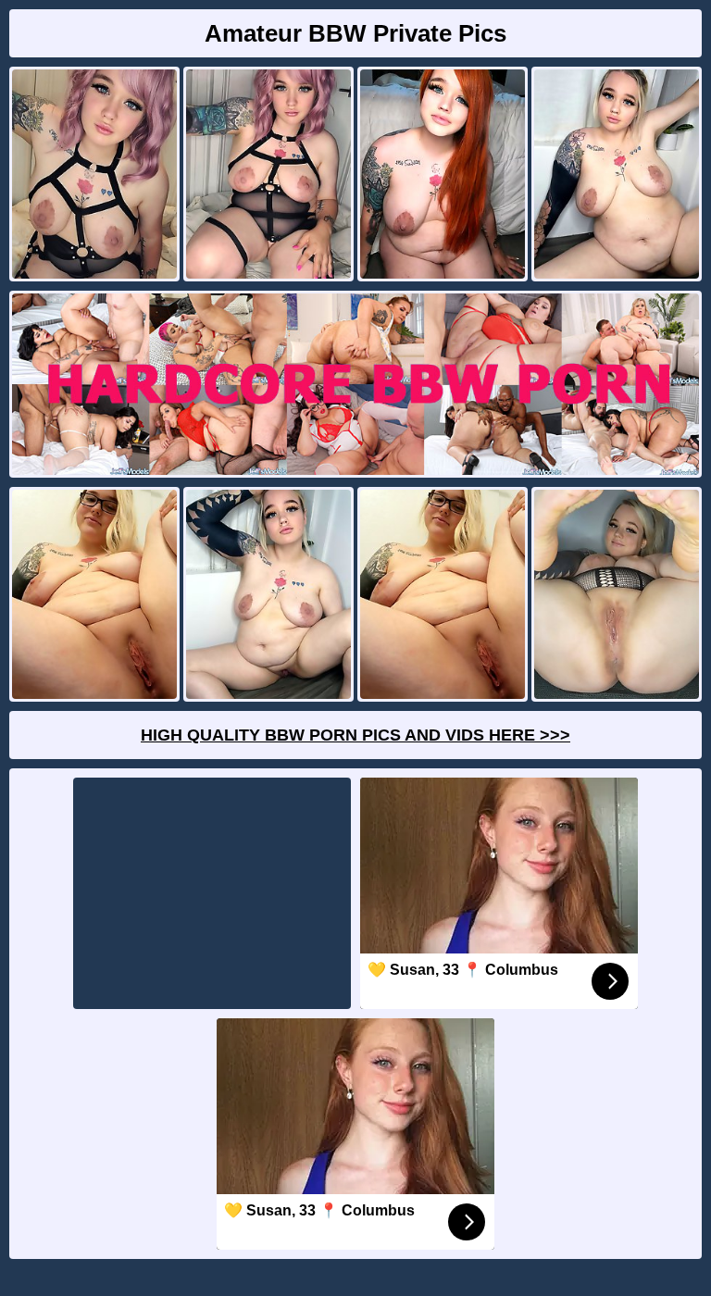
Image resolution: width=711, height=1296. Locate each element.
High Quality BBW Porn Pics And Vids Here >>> (355, 735)
